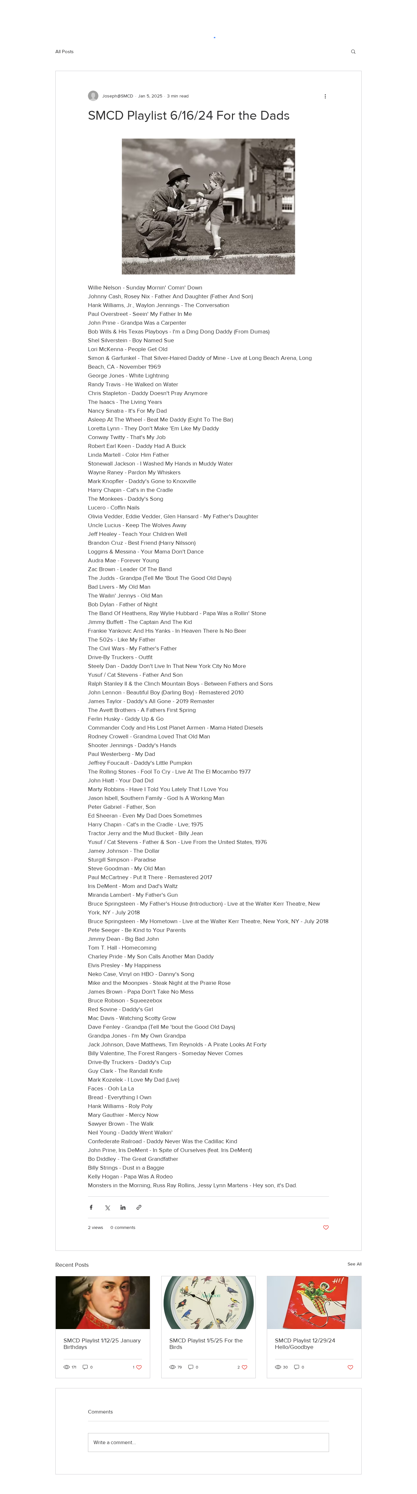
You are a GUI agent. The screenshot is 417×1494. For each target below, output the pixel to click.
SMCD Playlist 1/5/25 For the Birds (206, 1343)
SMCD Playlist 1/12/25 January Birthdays (102, 1343)
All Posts (64, 51)
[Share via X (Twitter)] (107, 1207)
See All (355, 1263)
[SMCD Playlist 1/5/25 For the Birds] (209, 1302)
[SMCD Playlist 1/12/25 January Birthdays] (103, 1302)
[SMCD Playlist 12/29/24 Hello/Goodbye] (314, 1302)
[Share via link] (139, 1207)
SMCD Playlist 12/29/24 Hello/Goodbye (305, 1343)
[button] (353, 51)
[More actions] (325, 96)
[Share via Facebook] (91, 1207)
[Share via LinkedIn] (123, 1207)
